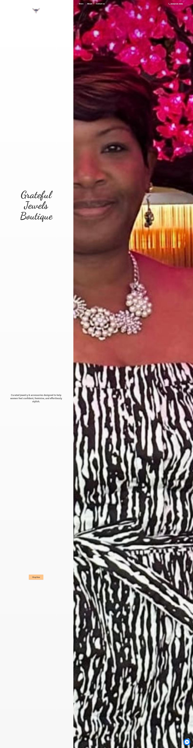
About (89, 4)
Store (81, 4)
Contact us (100, 4)
